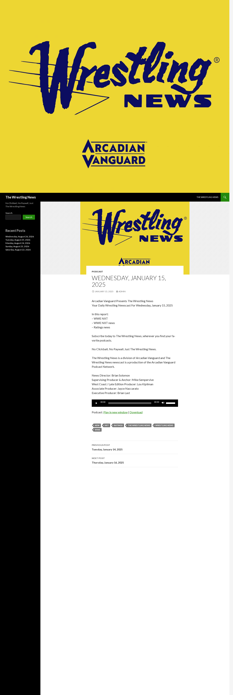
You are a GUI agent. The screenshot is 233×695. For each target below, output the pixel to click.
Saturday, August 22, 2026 (18, 249)
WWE (97, 429)
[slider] (171, 402)
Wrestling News (164, 425)
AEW (97, 425)
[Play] (96, 403)
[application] (135, 403)
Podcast (97, 271)
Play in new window (115, 412)
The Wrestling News (20, 197)
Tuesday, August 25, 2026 (17, 239)
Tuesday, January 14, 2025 (107, 447)
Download (136, 412)
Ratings (118, 425)
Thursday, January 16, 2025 (108, 460)
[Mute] (163, 403)
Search (8, 213)
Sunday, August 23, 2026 (17, 246)
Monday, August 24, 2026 (17, 243)
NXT (107, 425)
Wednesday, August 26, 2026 (19, 236)
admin (122, 291)
